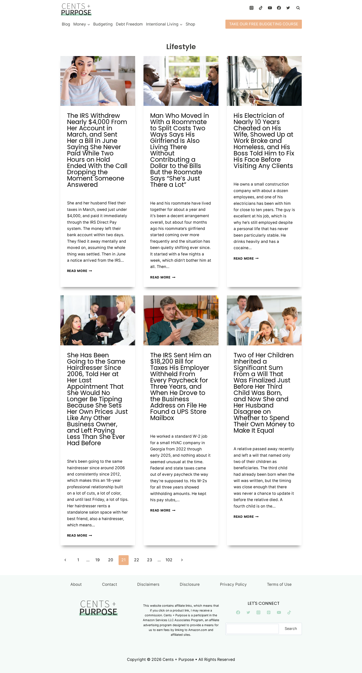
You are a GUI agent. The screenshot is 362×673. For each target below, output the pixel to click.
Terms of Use (279, 584)
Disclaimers (148, 584)
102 (168, 560)
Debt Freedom (129, 24)
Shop (190, 24)
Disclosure (190, 584)
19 (97, 560)
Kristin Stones (82, 193)
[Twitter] (288, 8)
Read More (79, 271)
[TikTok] (261, 8)
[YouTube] (270, 8)
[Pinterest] (269, 613)
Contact (109, 584)
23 (149, 560)
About (76, 584)
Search (291, 628)
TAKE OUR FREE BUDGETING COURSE (263, 24)
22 (136, 560)
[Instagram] (252, 8)
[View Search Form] (298, 8)
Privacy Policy (233, 584)
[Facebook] (279, 8)
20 (110, 560)
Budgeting (103, 24)
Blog (66, 24)
